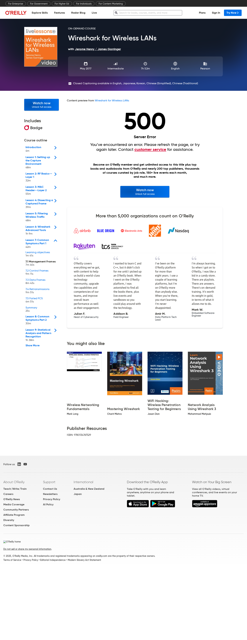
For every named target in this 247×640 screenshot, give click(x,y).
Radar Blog (78, 12)
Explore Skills (40, 12)
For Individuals (84, 3)
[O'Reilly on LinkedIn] (19, 464)
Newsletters (50, 494)
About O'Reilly (14, 482)
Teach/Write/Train (15, 489)
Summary (31, 309)
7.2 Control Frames (37, 272)
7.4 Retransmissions (38, 291)
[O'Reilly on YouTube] (25, 464)
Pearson (205, 68)
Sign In (216, 12)
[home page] (16, 12)
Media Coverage (13, 504)
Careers (8, 494)
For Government (39, 3)
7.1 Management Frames (41, 263)
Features (59, 12)
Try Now (231, 12)
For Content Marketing (111, 3)
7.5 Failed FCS (34, 300)
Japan (78, 494)
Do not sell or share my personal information (27, 549)
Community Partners (16, 509)
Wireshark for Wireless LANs (112, 100)
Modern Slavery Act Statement (84, 559)
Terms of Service (12, 559)
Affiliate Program (14, 515)
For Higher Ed (62, 3)
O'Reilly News (11, 499)
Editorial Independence (53, 559)
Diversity (8, 520)
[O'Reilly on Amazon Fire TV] (204, 506)
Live (94, 12)
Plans (202, 12)
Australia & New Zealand (89, 489)
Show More (32, 345)
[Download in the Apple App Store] (138, 506)
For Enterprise (15, 3)
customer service (150, 149)
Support (49, 482)
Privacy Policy (51, 499)
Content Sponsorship (16, 525)
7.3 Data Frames (35, 282)
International (83, 482)
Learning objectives (38, 254)
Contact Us (50, 489)
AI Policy (48, 504)
